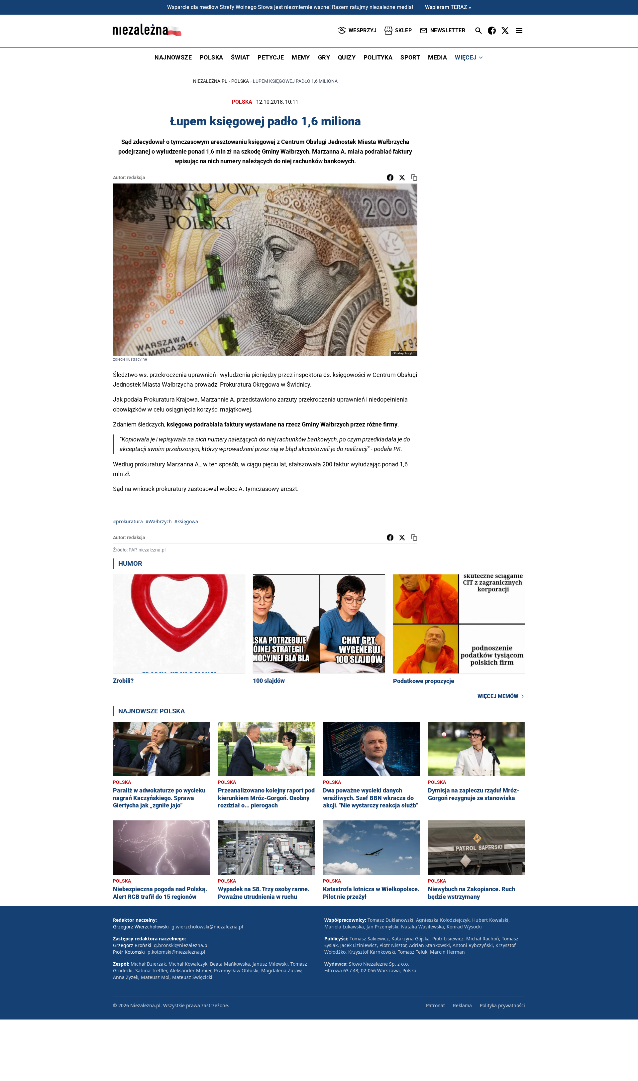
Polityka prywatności (502, 1005)
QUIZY (347, 57)
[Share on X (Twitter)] (402, 177)
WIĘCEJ (466, 57)
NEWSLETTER (447, 30)
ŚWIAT (240, 57)
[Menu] (519, 31)
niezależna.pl (210, 81)
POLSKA (211, 57)
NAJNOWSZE (173, 57)
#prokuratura (128, 521)
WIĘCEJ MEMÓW (498, 696)
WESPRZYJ (362, 30)
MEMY (301, 57)
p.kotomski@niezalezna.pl (176, 952)
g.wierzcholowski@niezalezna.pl (207, 926)
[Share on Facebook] (390, 177)
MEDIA (437, 57)
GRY (324, 57)
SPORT (410, 57)
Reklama (462, 1005)
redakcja (136, 177)
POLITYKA (378, 57)
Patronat (435, 1005)
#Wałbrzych (159, 521)
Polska (240, 81)
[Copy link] (414, 177)
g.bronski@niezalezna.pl (181, 945)
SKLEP (403, 30)
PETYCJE (271, 57)
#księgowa (186, 521)
